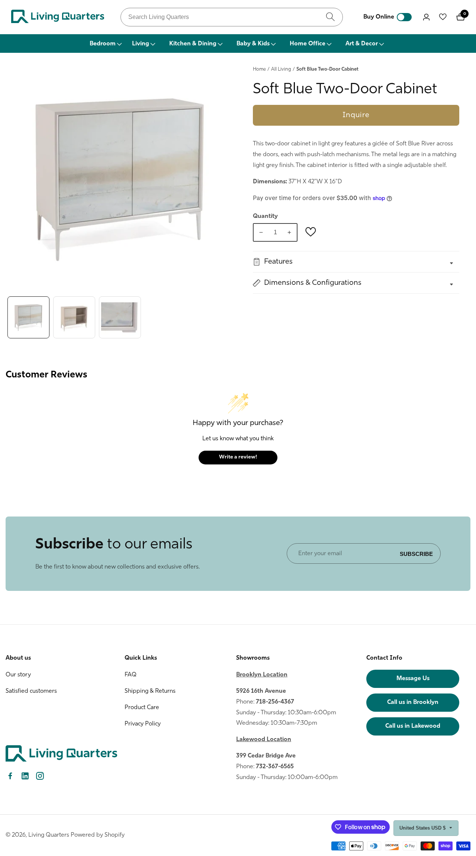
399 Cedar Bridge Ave (266, 756)
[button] (105, 43)
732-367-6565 (275, 767)
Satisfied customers (31, 691)
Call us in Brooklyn (412, 702)
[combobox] (231, 17)
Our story (18, 675)
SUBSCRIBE (416, 553)
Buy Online (378, 17)
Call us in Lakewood (412, 726)
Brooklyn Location (261, 675)
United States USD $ (423, 828)
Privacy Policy (143, 724)
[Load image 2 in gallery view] (74, 317)
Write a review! (238, 457)
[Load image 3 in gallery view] (120, 317)
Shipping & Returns (150, 691)
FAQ (130, 675)
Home (259, 69)
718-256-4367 (275, 702)
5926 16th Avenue (261, 691)
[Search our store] (330, 17)
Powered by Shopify (98, 835)
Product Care (142, 708)
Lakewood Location (263, 740)
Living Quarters (48, 835)
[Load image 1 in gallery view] (28, 317)
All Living (281, 69)
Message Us (413, 679)
